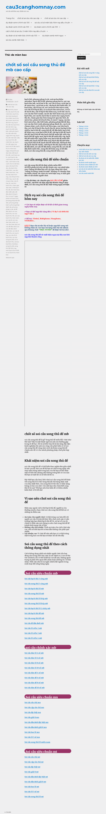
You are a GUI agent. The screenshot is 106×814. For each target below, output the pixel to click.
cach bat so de (14, 161)
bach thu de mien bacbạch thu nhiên (12, 116)
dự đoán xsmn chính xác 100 (18, 23)
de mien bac (15, 190)
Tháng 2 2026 (83, 135)
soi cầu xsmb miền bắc (15, 40)
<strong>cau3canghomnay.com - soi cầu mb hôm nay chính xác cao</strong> (8, 812)
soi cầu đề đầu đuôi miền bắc (12, 229)
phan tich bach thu (12, 198)
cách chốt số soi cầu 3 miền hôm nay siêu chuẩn (25, 31)
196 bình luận (10, 257)
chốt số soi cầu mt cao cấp (55, 18)
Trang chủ (10, 18)
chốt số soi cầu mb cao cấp (28, 18)
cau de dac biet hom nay (12, 175)
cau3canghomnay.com (36, 7)
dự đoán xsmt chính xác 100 (17, 27)
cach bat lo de (12, 157)
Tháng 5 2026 (83, 128)
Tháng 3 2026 (83, 133)
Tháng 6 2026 (83, 126)
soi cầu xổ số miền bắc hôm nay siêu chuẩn (52, 23)
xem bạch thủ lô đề (12, 250)
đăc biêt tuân (10, 192)
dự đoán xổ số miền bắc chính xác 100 (21, 36)
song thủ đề (10, 246)
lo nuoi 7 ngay (13, 196)
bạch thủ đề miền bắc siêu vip (13, 138)
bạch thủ (11, 109)
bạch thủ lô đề (11, 146)
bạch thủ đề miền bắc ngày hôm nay (12, 133)
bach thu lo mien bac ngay (13, 149)
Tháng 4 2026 (83, 131)
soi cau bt (9, 220)
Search (81, 57)
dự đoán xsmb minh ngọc (52, 36)
